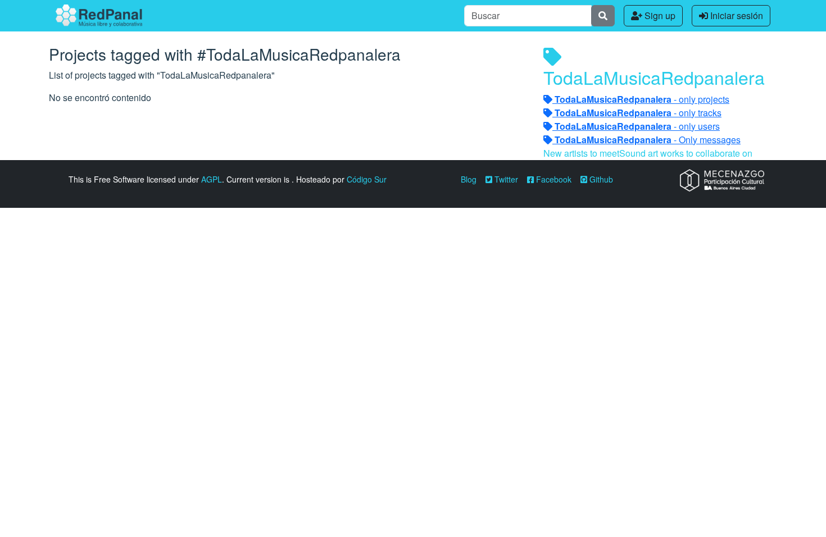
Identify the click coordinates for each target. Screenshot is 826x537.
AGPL (211, 179)
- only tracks (638, 112)
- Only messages (648, 139)
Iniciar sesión (735, 15)
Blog (468, 179)
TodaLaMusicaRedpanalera (654, 77)
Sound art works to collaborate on (685, 153)
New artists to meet (581, 153)
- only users (637, 126)
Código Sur (367, 179)
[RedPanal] (99, 15)
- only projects (642, 99)
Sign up (658, 15)
